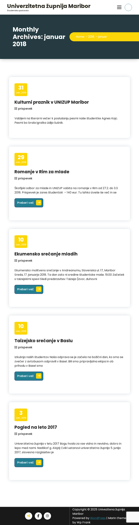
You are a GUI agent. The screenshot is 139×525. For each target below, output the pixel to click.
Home (80, 37)
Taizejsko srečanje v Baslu (43, 341)
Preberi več (30, 202)
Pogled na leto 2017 (35, 427)
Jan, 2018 (21, 89)
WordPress (98, 518)
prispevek (25, 109)
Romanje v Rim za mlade (41, 172)
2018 (91, 37)
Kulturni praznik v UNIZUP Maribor (51, 102)
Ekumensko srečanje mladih (46, 254)
